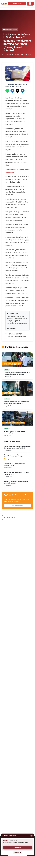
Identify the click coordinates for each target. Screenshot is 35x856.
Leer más (17, 847)
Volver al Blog (10, 517)
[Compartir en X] (17, 91)
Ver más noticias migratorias (17, 336)
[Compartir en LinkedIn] (22, 91)
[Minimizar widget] (31, 836)
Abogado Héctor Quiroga (11, 54)
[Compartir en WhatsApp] (7, 91)
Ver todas (16, 852)
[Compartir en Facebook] (12, 91)
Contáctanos (18, 505)
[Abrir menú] (30, 4)
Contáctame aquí (11, 298)
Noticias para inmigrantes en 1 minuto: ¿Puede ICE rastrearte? (16, 843)
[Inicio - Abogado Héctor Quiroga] (4, 3)
